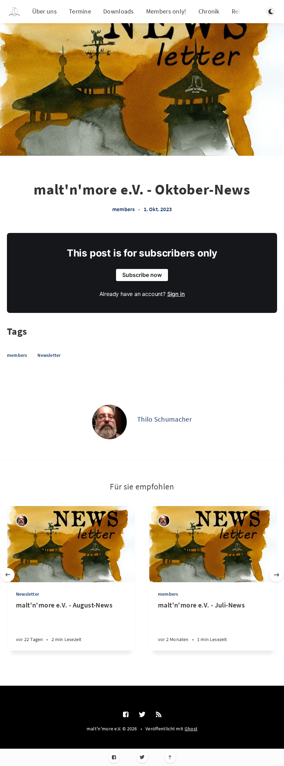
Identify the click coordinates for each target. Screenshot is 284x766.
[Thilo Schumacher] (109, 422)
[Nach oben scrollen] (170, 757)
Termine (80, 11)
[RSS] (158, 715)
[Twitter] (142, 757)
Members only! (166, 11)
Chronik (209, 11)
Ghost (191, 729)
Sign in (176, 293)
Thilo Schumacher (164, 419)
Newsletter (49, 355)
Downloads (118, 11)
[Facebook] (114, 757)
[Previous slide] (8, 575)
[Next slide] (276, 575)
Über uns (44, 11)
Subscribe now (142, 274)
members (123, 209)
